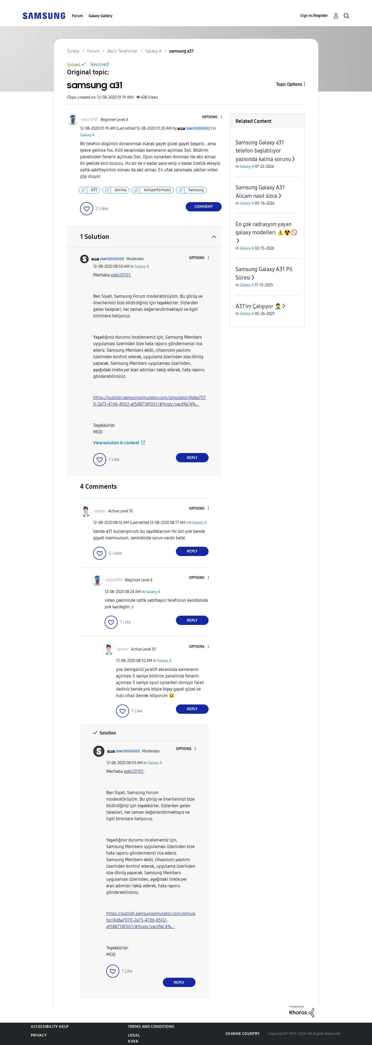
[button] (212, 117)
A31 (94, 190)
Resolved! (99, 64)
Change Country (242, 1033)
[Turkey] (44, 15)
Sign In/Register (314, 15)
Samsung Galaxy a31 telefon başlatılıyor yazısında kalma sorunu (263, 150)
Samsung (196, 190)
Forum (77, 16)
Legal (134, 1035)
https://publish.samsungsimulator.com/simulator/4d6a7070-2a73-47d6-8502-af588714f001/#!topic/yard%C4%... (150, 920)
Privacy (39, 1035)
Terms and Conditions (151, 1026)
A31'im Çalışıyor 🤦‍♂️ (258, 306)
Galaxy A (87, 135)
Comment (203, 206)
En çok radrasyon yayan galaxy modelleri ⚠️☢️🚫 (266, 228)
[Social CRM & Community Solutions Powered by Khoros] (301, 1011)
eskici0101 (120, 275)
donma (120, 190)
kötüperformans (157, 190)
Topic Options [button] (289, 84)
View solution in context (116, 442)
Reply (192, 457)
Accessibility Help (50, 1026)
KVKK (133, 1041)
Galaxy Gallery (100, 16)
